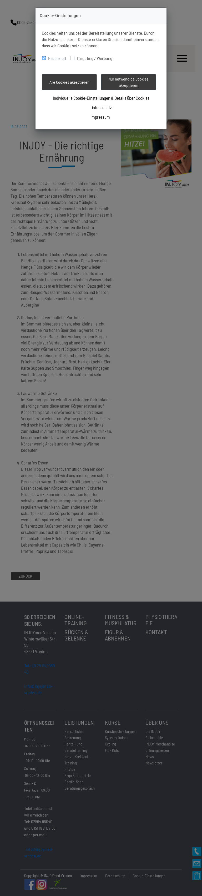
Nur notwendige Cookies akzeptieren (128, 82)
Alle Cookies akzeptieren (69, 81)
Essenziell (57, 58)
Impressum (100, 116)
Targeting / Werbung (94, 58)
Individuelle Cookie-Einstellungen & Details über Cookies (101, 98)
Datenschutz (101, 107)
